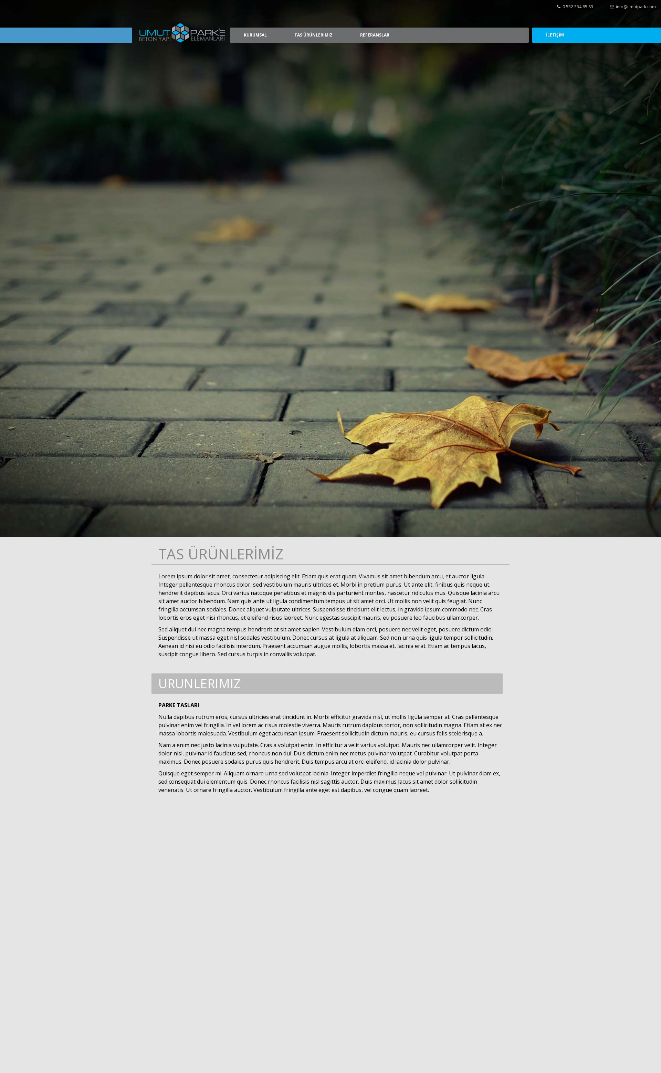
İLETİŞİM (555, 35)
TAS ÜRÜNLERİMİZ (313, 35)
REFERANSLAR (374, 35)
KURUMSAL (255, 35)
